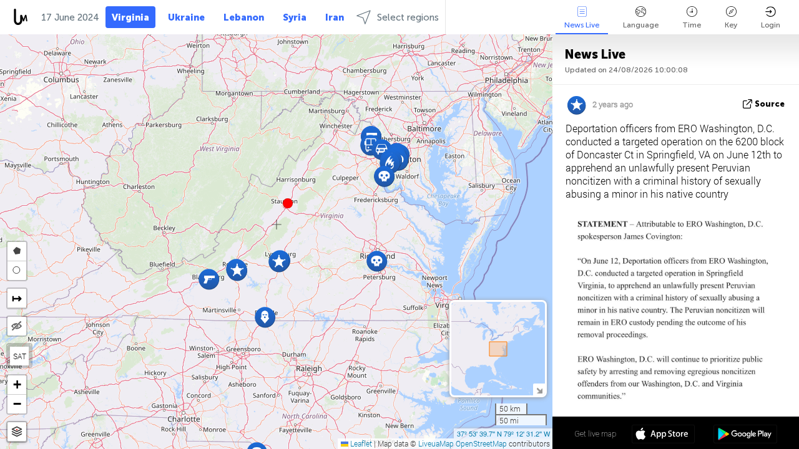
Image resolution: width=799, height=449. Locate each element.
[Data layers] (16, 432)
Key (731, 25)
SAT (19, 356)
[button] (288, 203)
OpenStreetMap (481, 443)
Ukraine (186, 17)
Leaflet (360, 443)
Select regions (408, 17)
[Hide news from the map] (16, 326)
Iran (334, 17)
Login (770, 25)
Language (641, 25)
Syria (294, 17)
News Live (581, 25)
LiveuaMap (436, 443)
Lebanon (243, 17)
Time (691, 25)
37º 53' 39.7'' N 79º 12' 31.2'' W (503, 433)
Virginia (130, 17)
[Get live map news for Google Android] (745, 435)
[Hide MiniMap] (539, 389)
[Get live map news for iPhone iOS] (663, 435)
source (770, 104)
